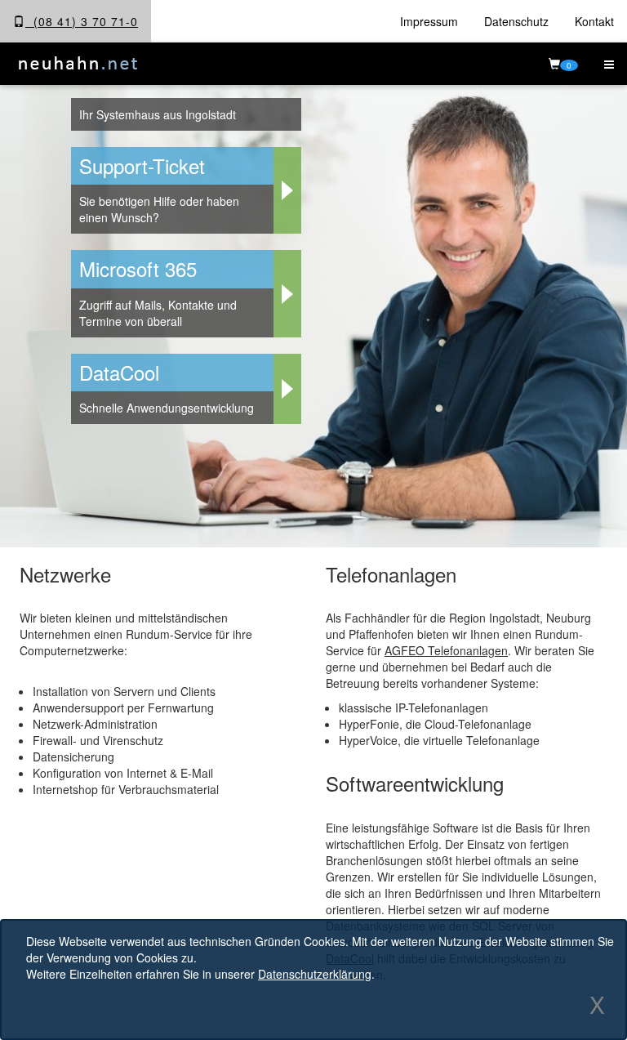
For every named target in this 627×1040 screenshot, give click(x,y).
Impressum (429, 21)
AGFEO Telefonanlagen (446, 650)
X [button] (597, 1004)
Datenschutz (516, 21)
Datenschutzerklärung (314, 974)
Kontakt (594, 21)
